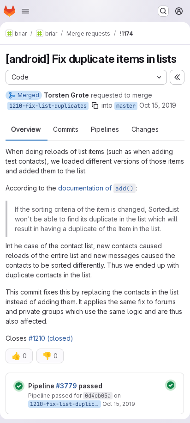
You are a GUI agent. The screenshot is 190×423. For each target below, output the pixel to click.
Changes (145, 129)
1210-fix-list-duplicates (48, 106)
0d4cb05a (98, 395)
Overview (26, 129)
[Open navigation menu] (25, 11)
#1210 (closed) (51, 338)
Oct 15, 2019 (157, 105)
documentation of (96, 188)
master (126, 106)
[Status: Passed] (18, 386)
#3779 (66, 386)
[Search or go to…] (163, 11)
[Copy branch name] (95, 105)
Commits (65, 129)
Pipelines (105, 129)
